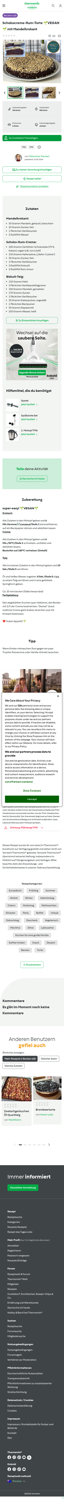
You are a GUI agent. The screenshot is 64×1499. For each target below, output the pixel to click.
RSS (9, 1437)
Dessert (51, 942)
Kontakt (11, 1433)
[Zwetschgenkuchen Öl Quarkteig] (17, 1088)
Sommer (50, 890)
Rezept (11, 1211)
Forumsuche (14, 1331)
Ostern (11, 905)
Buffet (39, 912)
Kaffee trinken (17, 942)
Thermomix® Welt (17, 1279)
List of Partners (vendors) (19, 781)
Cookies (12, 1410)
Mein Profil (28, 1240)
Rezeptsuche (14, 1217)
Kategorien (13, 1222)
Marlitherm (15, 1119)
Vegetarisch (51, 920)
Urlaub (54, 912)
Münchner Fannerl (39, 156)
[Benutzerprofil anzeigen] (18, 157)
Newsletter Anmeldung (23, 1187)
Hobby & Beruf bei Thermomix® (24, 1312)
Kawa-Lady (46, 1114)
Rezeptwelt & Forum (18, 1274)
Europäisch (15, 890)
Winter (29, 897)
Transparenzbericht (18, 1378)
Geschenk (31, 920)
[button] (4, 5)
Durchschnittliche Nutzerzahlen (25, 1373)
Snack (35, 942)
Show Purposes (32, 790)
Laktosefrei (47, 927)
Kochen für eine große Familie (32, 935)
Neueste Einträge (17, 1260)
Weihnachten (49, 905)
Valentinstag (47, 897)
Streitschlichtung (17, 1392)
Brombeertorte (45, 1109)
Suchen (11, 1320)
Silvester (10, 912)
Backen (25, 950)
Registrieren (14, 1250)
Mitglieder (13, 1284)
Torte (40, 950)
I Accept (32, 799)
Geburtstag (12, 920)
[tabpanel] (32, 1112)
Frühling (33, 890)
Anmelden (13, 1245)
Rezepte (12, 1289)
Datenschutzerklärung (19, 1405)
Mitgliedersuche (16, 1336)
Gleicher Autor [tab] (49, 1058)
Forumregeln (14, 1354)
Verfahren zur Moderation (21, 1359)
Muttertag (28, 905)
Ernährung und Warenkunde (23, 1302)
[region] (32, 749)
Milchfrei (15, 927)
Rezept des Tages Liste (19, 1231)
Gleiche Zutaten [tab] (13, 1065)
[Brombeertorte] (47, 1088)
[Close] (58, 696)
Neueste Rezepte (17, 1227)
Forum (11, 1268)
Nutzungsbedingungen (19, 1349)
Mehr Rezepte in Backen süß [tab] (20, 1058)
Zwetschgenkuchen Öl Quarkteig (16, 1113)
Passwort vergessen (18, 1255)
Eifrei (31, 927)
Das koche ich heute (18, 1307)
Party (26, 912)
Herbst (14, 897)
